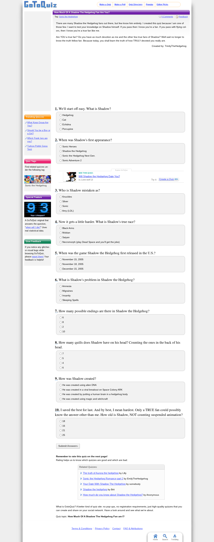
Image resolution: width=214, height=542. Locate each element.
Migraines (67, 290)
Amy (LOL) (68, 210)
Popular (149, 4)
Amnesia (66, 286)
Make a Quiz (105, 4)
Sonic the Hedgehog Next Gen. (78, 155)
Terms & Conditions (82, 528)
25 (63, 435)
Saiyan (66, 237)
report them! (38, 256)
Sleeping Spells (70, 300)
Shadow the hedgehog (95, 489)
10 (63, 331)
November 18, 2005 (72, 264)
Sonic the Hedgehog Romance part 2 (103, 478)
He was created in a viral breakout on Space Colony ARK (92, 389)
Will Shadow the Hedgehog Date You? (99, 176)
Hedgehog (67, 115)
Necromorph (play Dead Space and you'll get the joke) (91, 242)
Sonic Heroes (69, 146)
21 (63, 430)
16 (63, 425)
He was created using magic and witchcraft (85, 399)
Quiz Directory (135, 4)
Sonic (65, 206)
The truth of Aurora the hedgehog (101, 473)
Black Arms (68, 228)
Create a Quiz (166, 179)
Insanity (66, 295)
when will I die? (33, 227)
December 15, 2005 (72, 268)
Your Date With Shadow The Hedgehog (104, 483)
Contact (116, 528)
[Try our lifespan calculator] (37, 209)
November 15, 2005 (72, 259)
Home (155, 539)
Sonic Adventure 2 (72, 160)
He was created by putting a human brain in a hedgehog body (95, 394)
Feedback (183, 17)
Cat (64, 119)
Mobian (66, 232)
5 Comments (167, 17)
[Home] (40, 4)
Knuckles (67, 196)
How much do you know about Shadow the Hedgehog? (113, 494)
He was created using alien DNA (79, 385)
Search (165, 539)
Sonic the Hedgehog (68, 17)
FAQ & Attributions (133, 528)
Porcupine (67, 129)
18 (63, 421)
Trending (174, 539)
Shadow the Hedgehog (74, 151)
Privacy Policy (102, 528)
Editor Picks (162, 4)
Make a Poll (120, 4)
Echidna (66, 124)
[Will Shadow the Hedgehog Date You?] (69, 176)
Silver (65, 201)
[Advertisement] (121, 76)
